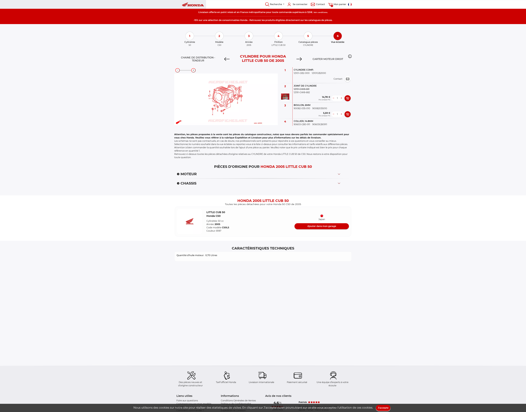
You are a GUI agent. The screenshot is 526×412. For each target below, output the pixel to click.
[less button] (333, 98)
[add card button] (348, 98)
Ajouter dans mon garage (321, 226)
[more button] (341, 98)
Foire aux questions (187, 400)
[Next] (299, 59)
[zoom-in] (193, 70)
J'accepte (383, 408)
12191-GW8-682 (302, 92)
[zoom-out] (177, 70)
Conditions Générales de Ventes (238, 400)
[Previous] (227, 59)
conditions (322, 12)
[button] (350, 56)
